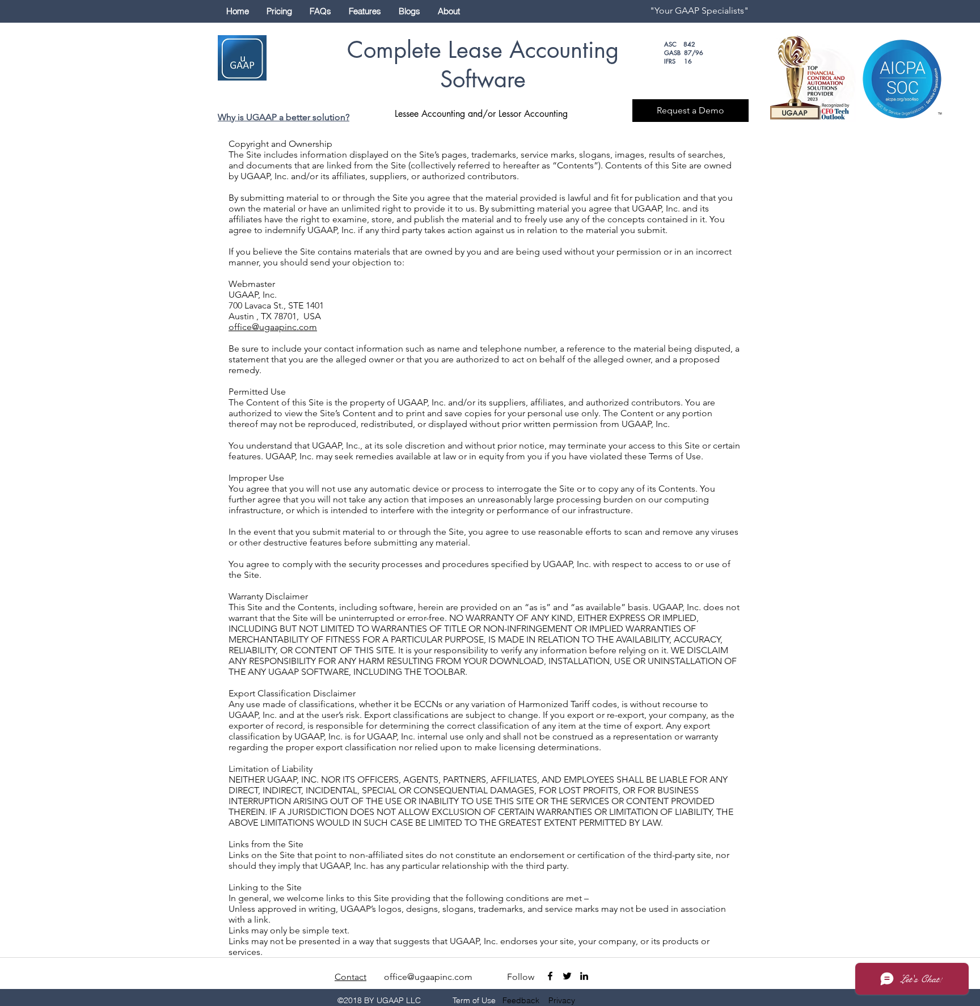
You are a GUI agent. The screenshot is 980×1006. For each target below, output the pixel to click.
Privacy (561, 1000)
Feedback (520, 1000)
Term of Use (474, 1000)
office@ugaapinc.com (273, 327)
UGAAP (261, 117)
